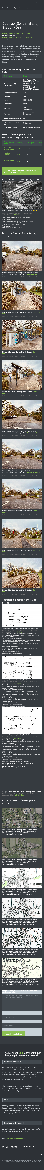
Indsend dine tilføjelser (13, 1034)
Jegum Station (31, 8)
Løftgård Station (17, 8)
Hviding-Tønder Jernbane (7, 155)
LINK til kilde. (16, 215)
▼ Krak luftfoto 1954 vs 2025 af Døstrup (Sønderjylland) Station (20, 171)
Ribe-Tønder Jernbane (9, 161)
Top (37, 1154)
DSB (18, 148)
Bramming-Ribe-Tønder (9, 148)
